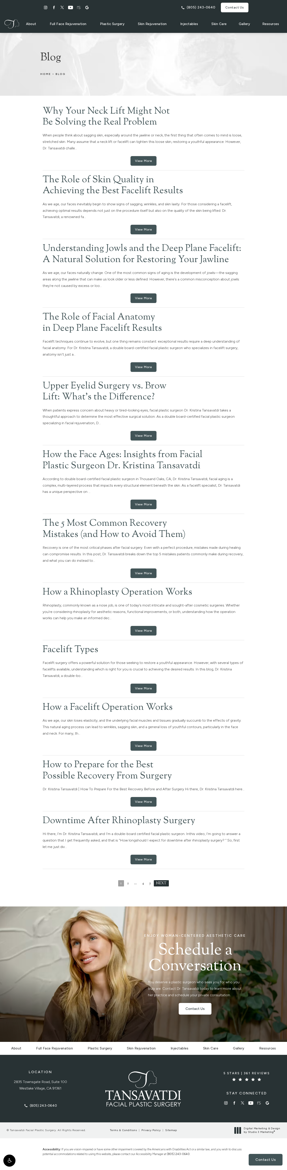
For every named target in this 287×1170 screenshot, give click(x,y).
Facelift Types (70, 650)
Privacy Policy (151, 1130)
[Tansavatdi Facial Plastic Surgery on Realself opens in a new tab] (79, 7)
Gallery (244, 24)
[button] (9, 1161)
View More (143, 161)
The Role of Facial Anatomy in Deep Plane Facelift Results (102, 323)
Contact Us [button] (265, 1159)
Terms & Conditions (123, 1130)
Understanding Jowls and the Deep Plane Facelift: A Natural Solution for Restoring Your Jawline (142, 254)
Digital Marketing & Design (262, 1130)
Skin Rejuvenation (152, 24)
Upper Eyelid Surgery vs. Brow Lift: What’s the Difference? (104, 391)
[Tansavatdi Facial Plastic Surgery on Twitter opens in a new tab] (62, 7)
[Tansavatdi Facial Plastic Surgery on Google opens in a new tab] (87, 7)
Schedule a (195, 954)
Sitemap (171, 1130)
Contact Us (234, 7)
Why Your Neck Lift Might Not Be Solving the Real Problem (106, 117)
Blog (61, 74)
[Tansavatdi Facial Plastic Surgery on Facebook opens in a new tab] (54, 7)
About (31, 24)
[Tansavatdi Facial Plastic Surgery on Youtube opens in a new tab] (70, 7)
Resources (270, 24)
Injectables (189, 24)
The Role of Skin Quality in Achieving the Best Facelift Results (113, 185)
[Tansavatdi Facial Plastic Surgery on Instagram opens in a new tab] (46, 7)
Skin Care (219, 24)
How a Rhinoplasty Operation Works (117, 592)
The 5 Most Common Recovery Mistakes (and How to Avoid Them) (114, 529)
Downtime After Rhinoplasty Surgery (119, 821)
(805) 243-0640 (178, 1154)
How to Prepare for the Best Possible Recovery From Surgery (107, 770)
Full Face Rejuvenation (68, 24)
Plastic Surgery (112, 24)
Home (45, 74)
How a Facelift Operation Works (108, 707)
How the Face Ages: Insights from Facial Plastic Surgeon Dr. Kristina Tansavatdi (122, 460)
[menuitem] (46, 7)
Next (161, 883)
